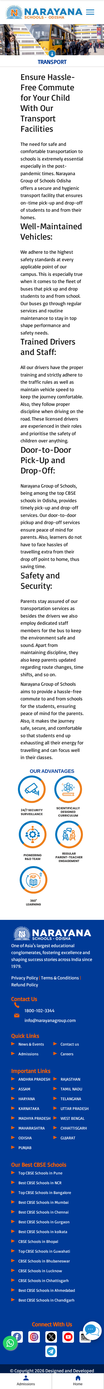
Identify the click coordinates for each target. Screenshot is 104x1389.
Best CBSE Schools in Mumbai (43, 1202)
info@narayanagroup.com (50, 1020)
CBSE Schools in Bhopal (38, 1241)
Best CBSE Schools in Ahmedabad (46, 1290)
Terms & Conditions (60, 978)
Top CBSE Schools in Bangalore (44, 1192)
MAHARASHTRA (31, 1128)
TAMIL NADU (71, 1088)
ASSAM (24, 1088)
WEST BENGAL (73, 1118)
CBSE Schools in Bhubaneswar (44, 1260)
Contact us (70, 1044)
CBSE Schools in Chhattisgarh (43, 1280)
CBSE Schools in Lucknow (40, 1270)
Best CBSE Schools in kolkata (42, 1231)
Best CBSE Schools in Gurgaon (44, 1221)
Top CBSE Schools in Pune (40, 1172)
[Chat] (92, 1330)
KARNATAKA (28, 1108)
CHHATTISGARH (74, 1128)
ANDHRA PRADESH (34, 1079)
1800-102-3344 (40, 1010)
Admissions (28, 1053)
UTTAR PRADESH (75, 1108)
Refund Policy (24, 984)
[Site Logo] (44, 12)
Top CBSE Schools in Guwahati (44, 1251)
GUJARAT (68, 1137)
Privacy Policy (25, 978)
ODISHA (25, 1137)
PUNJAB (24, 1147)
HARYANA (26, 1098)
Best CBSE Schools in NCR (40, 1182)
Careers (67, 1053)
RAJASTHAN (70, 1079)
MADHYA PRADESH (34, 1118)
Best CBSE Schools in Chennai (43, 1212)
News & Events (31, 1044)
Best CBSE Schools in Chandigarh (46, 1300)
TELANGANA (71, 1098)
